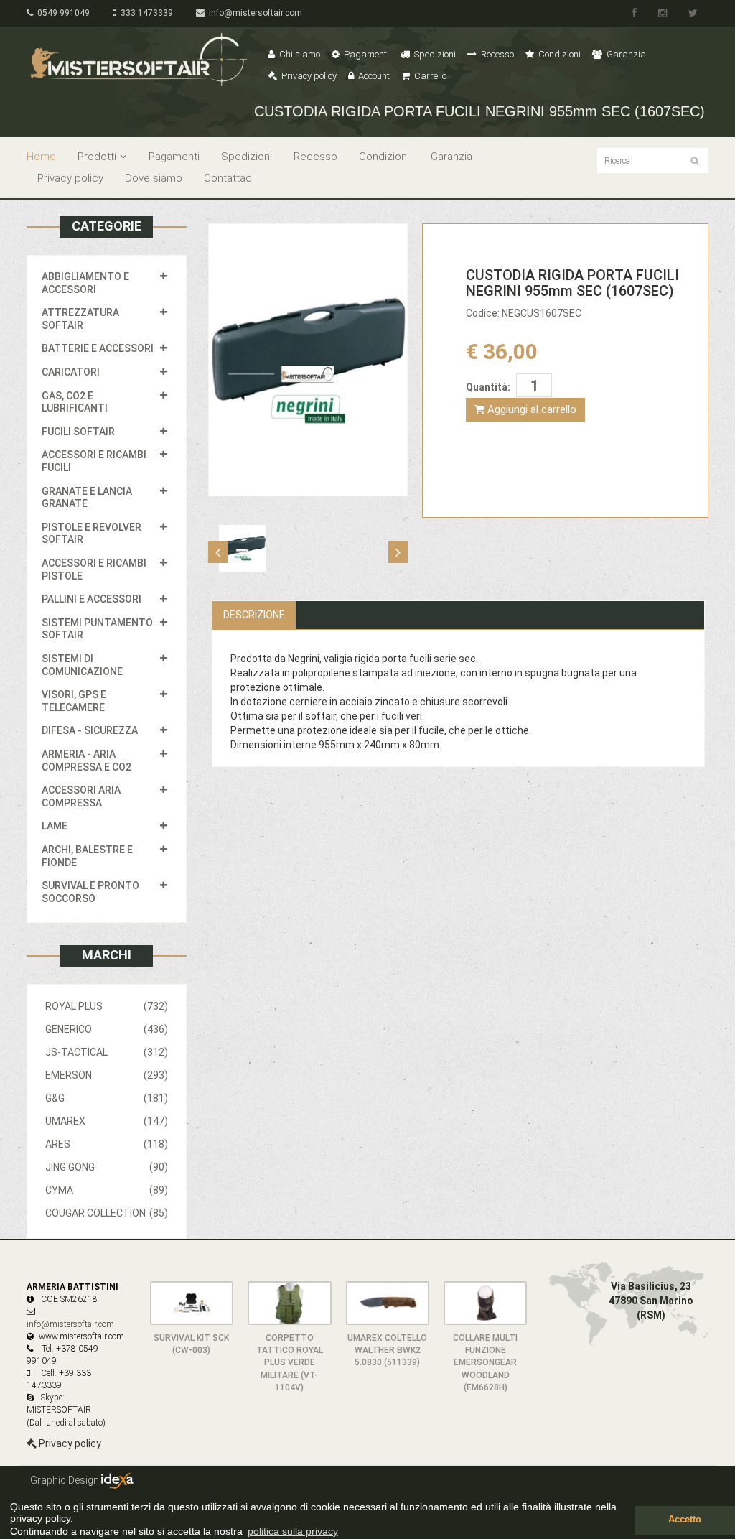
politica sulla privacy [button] (293, 1531)
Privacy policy (308, 75)
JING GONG (106, 1167)
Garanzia (625, 54)
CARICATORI (71, 372)
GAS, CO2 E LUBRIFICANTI (75, 402)
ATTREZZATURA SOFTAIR (80, 319)
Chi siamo (298, 54)
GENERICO (106, 1029)
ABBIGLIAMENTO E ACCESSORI (85, 283)
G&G (106, 1098)
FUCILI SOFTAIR (78, 431)
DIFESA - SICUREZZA (90, 730)
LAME (54, 826)
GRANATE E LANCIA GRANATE (87, 497)
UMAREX (106, 1121)
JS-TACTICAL (106, 1052)
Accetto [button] (684, 1520)
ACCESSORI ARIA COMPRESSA (81, 796)
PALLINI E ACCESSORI (91, 599)
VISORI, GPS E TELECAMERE (74, 701)
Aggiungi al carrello (530, 409)
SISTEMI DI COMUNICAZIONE (82, 665)
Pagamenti (365, 54)
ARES (106, 1144)
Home (41, 156)
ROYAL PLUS (106, 1006)
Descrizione (254, 614)
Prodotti (97, 156)
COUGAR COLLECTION (106, 1213)
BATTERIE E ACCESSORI (98, 348)
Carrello (429, 75)
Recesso (496, 54)
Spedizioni (434, 54)
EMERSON (106, 1075)
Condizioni (558, 54)
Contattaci (229, 178)
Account (373, 75)
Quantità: (488, 387)
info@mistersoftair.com (253, 13)
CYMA (106, 1190)
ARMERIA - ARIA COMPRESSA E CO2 (86, 760)
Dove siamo (153, 178)
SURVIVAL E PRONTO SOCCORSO (90, 892)
